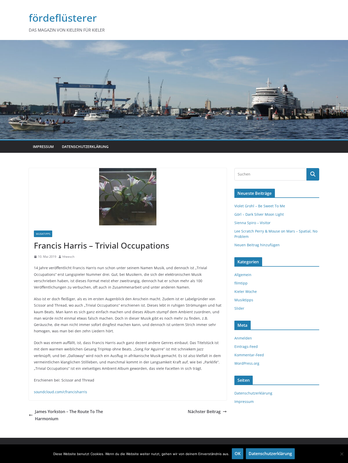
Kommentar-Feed (249, 354)
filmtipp (241, 283)
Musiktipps (43, 234)
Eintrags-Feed (246, 346)
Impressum (43, 146)
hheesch (68, 256)
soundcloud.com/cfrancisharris (60, 391)
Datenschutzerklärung (85, 146)
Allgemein (242, 274)
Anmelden (243, 338)
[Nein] (341, 453)
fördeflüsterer (63, 18)
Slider (239, 308)
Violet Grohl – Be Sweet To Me (259, 205)
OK (237, 453)
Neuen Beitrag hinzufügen (257, 244)
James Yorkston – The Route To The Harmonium (69, 415)
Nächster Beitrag (204, 411)
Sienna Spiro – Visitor (252, 222)
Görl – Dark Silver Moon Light (259, 214)
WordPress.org (246, 363)
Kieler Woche (245, 291)
